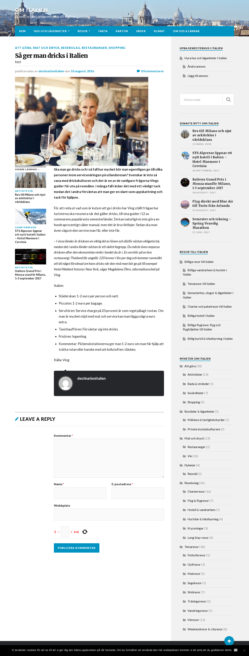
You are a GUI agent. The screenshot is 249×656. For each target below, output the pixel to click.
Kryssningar (195, 528)
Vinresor (193, 620)
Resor (83, 31)
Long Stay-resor (198, 537)
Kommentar (63, 435)
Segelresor (195, 583)
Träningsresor (197, 601)
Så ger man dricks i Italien (51, 55)
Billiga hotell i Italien (201, 315)
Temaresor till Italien (201, 283)
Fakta (103, 31)
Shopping (117, 47)
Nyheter (190, 465)
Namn (59, 484)
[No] (244, 650)
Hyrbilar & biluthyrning (203, 519)
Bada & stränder (198, 384)
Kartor (122, 31)
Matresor (194, 573)
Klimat (159, 31)
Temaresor (191, 547)
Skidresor (194, 592)
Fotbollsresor (197, 555)
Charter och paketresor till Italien (210, 306)
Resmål (192, 473)
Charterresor (196, 491)
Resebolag (70, 47)
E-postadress (122, 484)
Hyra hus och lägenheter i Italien (205, 58)
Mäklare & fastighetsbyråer (206, 420)
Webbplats (62, 505)
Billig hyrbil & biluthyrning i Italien (210, 338)
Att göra (23, 47)
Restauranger (94, 47)
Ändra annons (197, 66)
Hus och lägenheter (50, 31)
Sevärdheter (196, 393)
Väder (141, 31)
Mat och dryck (46, 47)
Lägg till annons (198, 75)
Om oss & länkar (186, 31)
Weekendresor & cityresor (205, 629)
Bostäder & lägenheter (199, 411)
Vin (190, 456)
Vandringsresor (198, 610)
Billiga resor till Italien (199, 261)
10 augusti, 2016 (82, 71)
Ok (235, 650)
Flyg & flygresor (198, 500)
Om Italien (31, 10)
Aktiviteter (195, 374)
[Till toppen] (229, 641)
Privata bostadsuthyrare (204, 429)
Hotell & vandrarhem (201, 510)
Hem (22, 31)
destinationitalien (51, 71)
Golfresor (194, 564)
